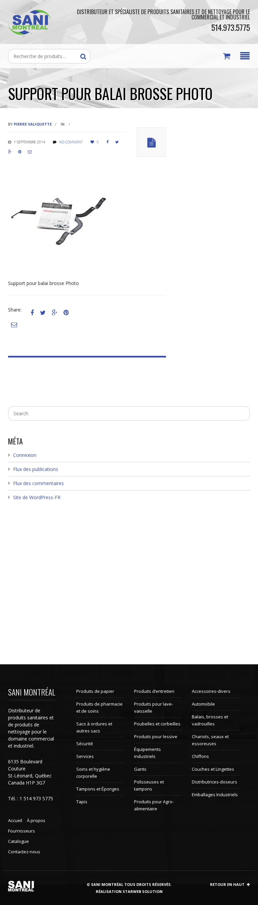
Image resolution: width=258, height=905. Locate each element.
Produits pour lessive (155, 736)
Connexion (24, 455)
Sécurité (84, 744)
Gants (140, 769)
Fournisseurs (21, 831)
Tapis (81, 802)
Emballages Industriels (215, 795)
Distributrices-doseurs (214, 782)
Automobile (203, 704)
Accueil (15, 820)
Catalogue (18, 841)
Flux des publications (35, 469)
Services (85, 756)
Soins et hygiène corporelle (93, 772)
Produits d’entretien (154, 691)
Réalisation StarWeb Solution (129, 891)
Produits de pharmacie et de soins (99, 707)
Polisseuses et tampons (149, 785)
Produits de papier (95, 691)
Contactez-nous (24, 852)
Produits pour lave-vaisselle (153, 707)
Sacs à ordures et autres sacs (94, 727)
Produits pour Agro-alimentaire (154, 805)
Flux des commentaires (38, 483)
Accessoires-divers (211, 691)
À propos (36, 820)
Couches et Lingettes (213, 769)
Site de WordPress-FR (36, 497)
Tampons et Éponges (97, 789)
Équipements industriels (147, 752)
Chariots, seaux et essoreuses (210, 740)
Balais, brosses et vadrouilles (210, 720)
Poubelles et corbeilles (157, 724)
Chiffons (200, 756)
